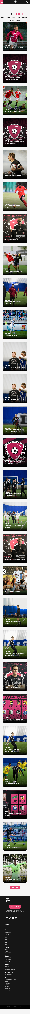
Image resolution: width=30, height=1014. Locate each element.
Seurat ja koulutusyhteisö (10, 969)
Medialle (7, 985)
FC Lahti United (8, 953)
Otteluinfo (7, 934)
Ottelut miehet (8, 958)
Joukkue (8, 18)
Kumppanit (24, 18)
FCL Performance (8, 974)
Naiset (6, 951)
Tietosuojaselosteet (9, 990)
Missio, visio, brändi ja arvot (10, 979)
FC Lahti (11, 1006)
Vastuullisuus (7, 988)
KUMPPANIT (7, 966)
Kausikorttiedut (8, 932)
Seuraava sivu (15, 887)
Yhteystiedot (7, 986)
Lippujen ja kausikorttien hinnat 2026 (12, 931)
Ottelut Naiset (8, 959)
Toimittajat (7, 968)
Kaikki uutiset (7, 926)
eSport (19, 18)
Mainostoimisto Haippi (17, 1007)
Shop (6, 944)
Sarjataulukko (8, 961)
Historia (6, 981)
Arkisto (18, 20)
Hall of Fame (7, 983)
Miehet (6, 949)
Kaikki (2, 18)
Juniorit (13, 18)
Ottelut (12, 20)
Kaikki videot (7, 939)
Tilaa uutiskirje (15, 906)
